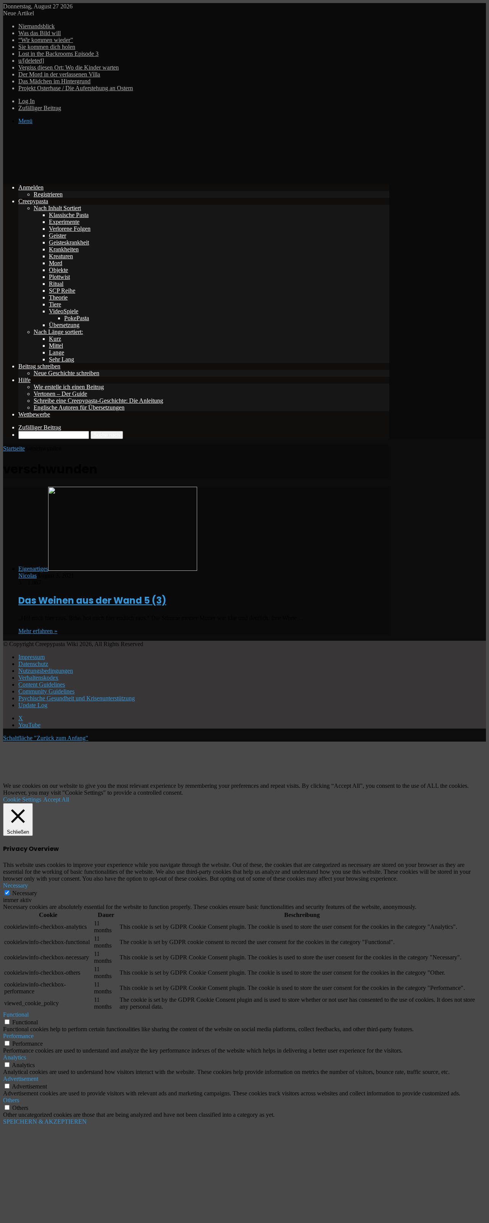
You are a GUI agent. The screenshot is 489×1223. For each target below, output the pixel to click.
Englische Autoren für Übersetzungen (79, 407)
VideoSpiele (63, 311)
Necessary (24, 893)
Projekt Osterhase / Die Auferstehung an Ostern (75, 88)
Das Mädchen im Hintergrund (54, 81)
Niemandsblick (36, 26)
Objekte (58, 270)
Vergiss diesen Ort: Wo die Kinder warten (68, 67)
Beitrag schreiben (39, 366)
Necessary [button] (15, 885)
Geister (57, 235)
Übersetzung (64, 325)
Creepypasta (33, 201)
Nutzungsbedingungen (45, 670)
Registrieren (48, 194)
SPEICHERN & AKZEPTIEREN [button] (45, 1121)
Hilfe (24, 380)
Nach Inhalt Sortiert (57, 208)
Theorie (58, 297)
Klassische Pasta (69, 215)
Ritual (56, 283)
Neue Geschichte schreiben (66, 373)
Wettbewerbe (34, 414)
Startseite (14, 448)
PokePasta (76, 318)
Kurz (55, 338)
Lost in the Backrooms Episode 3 (58, 53)
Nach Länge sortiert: (58, 332)
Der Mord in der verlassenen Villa (59, 74)
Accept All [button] (56, 799)
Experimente (64, 222)
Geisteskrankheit (69, 242)
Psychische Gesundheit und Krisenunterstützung (76, 698)
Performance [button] (18, 1036)
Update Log (32, 705)
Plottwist (59, 277)
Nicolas (27, 575)
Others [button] (11, 1100)
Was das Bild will (39, 33)
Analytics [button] (14, 1057)
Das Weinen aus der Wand (92, 600)
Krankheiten (64, 249)
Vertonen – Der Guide (60, 393)
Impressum (31, 657)
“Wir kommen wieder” (45, 40)
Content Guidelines (41, 684)
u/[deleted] (31, 60)
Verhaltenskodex (38, 677)
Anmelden (31, 187)
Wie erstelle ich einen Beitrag (69, 387)
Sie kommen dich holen (46, 47)
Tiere (55, 304)
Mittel (56, 345)
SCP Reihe (62, 290)
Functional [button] (16, 1014)
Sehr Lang (61, 359)
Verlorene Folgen (70, 228)
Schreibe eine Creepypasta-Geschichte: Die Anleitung (98, 400)
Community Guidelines (46, 691)
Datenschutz (33, 664)
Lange (56, 352)
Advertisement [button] (20, 1079)
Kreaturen (61, 256)
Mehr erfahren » (37, 631)
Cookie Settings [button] (22, 799)
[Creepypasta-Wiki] (117, 174)
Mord (55, 263)
